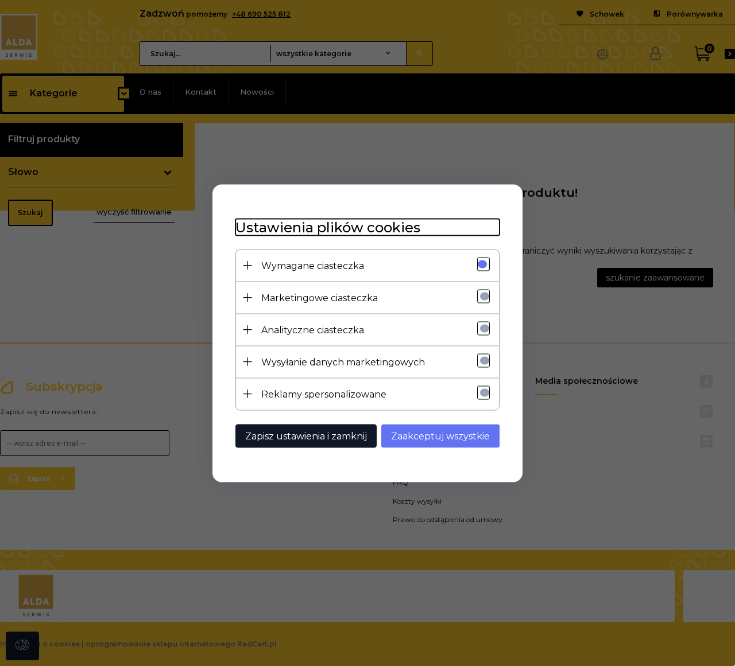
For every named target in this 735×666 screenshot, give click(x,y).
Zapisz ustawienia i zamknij (306, 435)
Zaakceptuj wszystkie (440, 435)
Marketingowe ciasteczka (319, 297)
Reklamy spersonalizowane (323, 393)
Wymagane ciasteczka (312, 265)
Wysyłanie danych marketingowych (343, 361)
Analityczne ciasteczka (312, 329)
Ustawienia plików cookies (327, 227)
